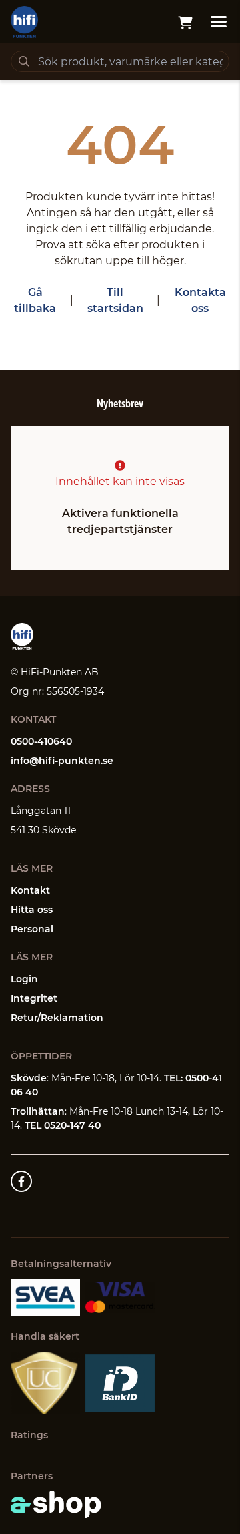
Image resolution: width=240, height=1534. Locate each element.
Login (24, 979)
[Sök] (24, 61)
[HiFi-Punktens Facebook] (21, 1181)
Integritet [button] (34, 998)
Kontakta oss (200, 300)
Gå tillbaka (35, 300)
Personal (32, 929)
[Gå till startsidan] (24, 22)
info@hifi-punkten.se (62, 761)
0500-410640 (41, 741)
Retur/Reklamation (57, 1018)
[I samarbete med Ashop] (56, 1504)
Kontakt (30, 890)
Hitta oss (32, 910)
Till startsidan (115, 300)
